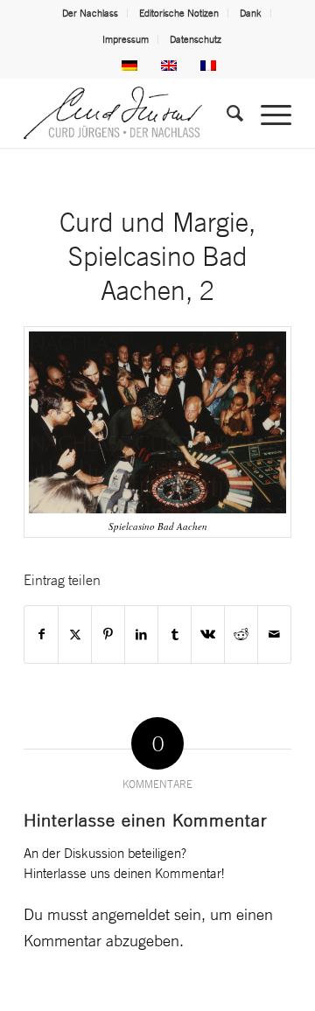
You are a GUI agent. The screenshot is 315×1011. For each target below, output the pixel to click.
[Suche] (226, 113)
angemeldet (131, 914)
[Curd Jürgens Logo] (131, 113)
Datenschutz (195, 39)
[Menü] (267, 113)
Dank (251, 13)
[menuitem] (90, 13)
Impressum (125, 39)
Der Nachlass (90, 13)
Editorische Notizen (179, 13)
